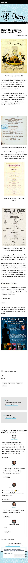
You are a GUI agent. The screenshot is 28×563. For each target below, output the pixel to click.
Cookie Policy (10, 553)
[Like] (2, 371)
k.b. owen (15, 404)
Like (2, 375)
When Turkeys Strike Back (8, 283)
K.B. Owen (14, 465)
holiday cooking (9, 404)
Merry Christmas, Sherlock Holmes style (13, 545)
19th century (8, 417)
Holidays (14, 417)
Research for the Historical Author (15, 543)
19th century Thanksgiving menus (13, 402)
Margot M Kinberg (14, 439)
